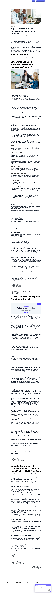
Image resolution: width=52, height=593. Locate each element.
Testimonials (18, 584)
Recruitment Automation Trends (16, 286)
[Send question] (49, 590)
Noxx (11, 315)
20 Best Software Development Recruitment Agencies (20, 58)
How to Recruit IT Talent (15, 292)
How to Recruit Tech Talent (16, 287)
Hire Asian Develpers (15, 561)
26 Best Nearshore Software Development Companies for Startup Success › (36, 567)
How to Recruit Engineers (15, 284)
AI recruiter (20, 50)
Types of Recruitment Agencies (16, 290)
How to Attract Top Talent (16, 459)
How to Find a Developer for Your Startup (18, 460)
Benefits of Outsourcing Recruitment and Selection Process (21, 291)
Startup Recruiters (14, 553)
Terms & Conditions (29, 584)
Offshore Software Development (17, 562)
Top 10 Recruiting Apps (15, 294)
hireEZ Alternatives (14, 556)
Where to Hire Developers (16, 461)
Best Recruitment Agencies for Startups (18, 457)
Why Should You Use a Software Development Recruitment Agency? (22, 57)
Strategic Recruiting (15, 293)
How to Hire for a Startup (15, 458)
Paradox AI (13, 555)
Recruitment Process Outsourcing (17, 285)
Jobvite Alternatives (15, 554)
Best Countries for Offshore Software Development (20, 563)
